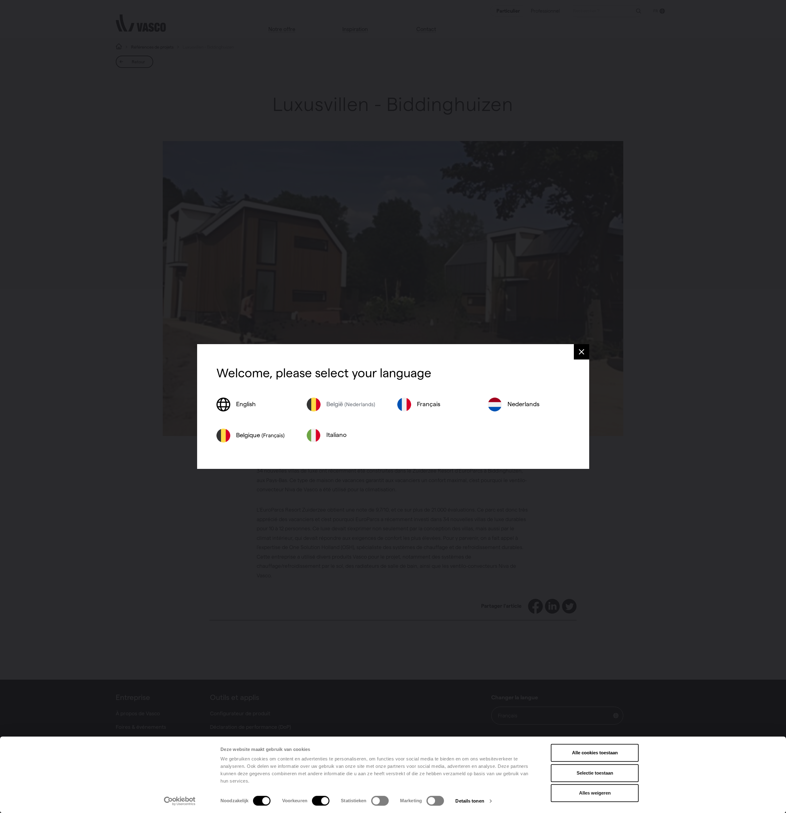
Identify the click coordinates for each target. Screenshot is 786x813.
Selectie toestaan (595, 773)
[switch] (320, 801)
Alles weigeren (595, 792)
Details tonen (469, 800)
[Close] (581, 351)
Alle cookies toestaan (595, 752)
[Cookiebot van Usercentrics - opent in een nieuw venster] (180, 801)
